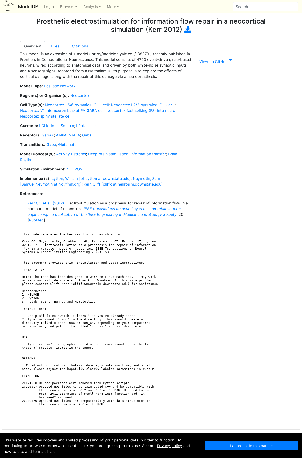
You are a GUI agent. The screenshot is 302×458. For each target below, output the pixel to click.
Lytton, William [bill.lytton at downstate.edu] (91, 178)
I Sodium (66, 125)
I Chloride (47, 125)
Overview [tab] (32, 46)
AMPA (61, 135)
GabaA (48, 135)
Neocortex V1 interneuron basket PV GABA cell (62, 110)
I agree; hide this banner (251, 445)
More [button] (111, 6)
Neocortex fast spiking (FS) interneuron (141, 110)
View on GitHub (214, 61)
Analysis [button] (90, 6)
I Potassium (86, 125)
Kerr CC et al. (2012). (46, 203)
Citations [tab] (80, 46)
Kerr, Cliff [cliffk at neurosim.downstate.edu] (123, 184)
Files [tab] (55, 46)
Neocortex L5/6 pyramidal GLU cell (77, 104)
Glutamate (67, 144)
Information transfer (148, 154)
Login (49, 6)
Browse (67, 6)
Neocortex (79, 95)
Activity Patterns (71, 154)
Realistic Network (60, 86)
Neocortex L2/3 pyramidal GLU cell (143, 104)
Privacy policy (169, 445)
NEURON (75, 169)
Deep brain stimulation (108, 154)
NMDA (74, 135)
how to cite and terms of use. (30, 451)
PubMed (36, 220)
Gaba (87, 135)
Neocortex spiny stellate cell (45, 116)
